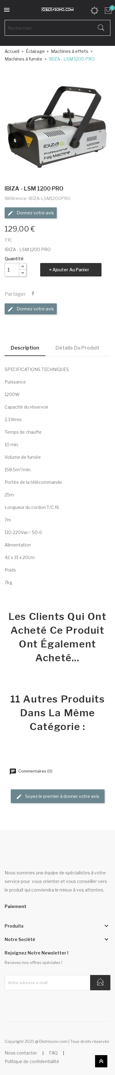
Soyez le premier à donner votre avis (61, 796)
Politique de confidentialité (32, 1061)
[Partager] (33, 293)
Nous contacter (21, 1052)
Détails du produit (77, 348)
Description (25, 348)
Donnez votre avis (35, 212)
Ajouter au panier (70, 269)
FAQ (53, 1052)
